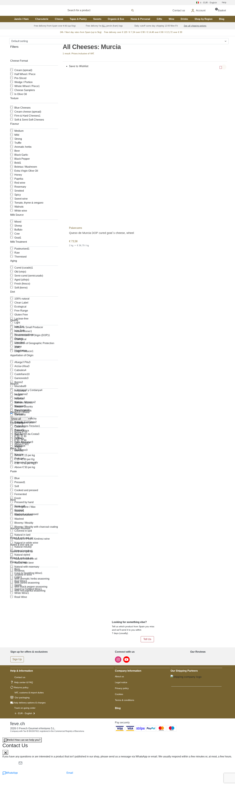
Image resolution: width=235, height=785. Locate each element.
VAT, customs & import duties (29, 692)
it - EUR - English (23, 713)
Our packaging (22, 697)
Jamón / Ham (21, 19)
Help (224, 2)
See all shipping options (195, 26)
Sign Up (17, 659)
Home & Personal (140, 19)
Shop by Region (203, 19)
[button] (223, 67)
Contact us (19, 677)
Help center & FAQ (23, 682)
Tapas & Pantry (78, 19)
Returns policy (21, 687)
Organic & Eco (116, 19)
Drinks (184, 19)
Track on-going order (24, 708)
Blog (221, 19)
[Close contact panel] (5, 752)
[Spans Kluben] (21, 10)
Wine (171, 19)
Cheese (59, 19)
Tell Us (147, 639)
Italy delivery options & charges (30, 702)
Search (103, 10)
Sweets (97, 19)
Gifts (159, 19)
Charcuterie (41, 19)
